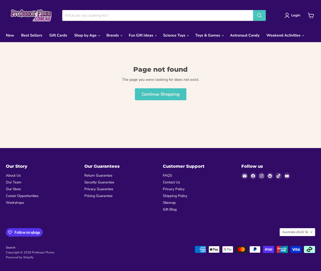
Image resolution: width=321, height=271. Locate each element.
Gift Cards (58, 35)
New (10, 35)
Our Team (13, 182)
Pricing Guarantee (98, 195)
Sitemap (169, 202)
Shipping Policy (175, 195)
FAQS (167, 175)
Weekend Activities (283, 35)
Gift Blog (170, 209)
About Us (13, 175)
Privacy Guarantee (98, 189)
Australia (295, 232)
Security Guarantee (99, 182)
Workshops (15, 202)
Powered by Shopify (20, 257)
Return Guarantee (98, 175)
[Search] (259, 15)
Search (10, 247)
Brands (113, 35)
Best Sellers (31, 35)
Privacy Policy (174, 189)
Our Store (13, 189)
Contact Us (171, 182)
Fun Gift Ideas (141, 35)
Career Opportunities (22, 195)
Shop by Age (86, 35)
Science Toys (174, 35)
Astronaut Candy (244, 35)
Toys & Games (208, 35)
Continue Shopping (161, 94)
